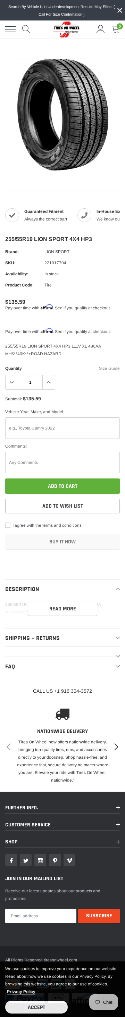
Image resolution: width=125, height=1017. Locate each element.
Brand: (12, 251)
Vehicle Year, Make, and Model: (34, 411)
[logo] (64, 29)
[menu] (10, 29)
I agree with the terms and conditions (46, 525)
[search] (26, 29)
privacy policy (21, 991)
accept (36, 1007)
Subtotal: (13, 399)
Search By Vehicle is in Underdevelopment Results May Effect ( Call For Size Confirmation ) (61, 10)
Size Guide (109, 368)
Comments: (16, 446)
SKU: (10, 262)
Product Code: (19, 285)
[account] (101, 29)
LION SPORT (56, 251)
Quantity (13, 368)
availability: (16, 274)
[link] (11, 860)
